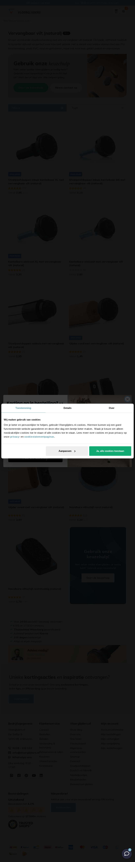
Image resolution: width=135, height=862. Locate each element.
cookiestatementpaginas (39, 436)
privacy (14, 436)
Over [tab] (111, 408)
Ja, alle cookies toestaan (110, 451)
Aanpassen (65, 451)
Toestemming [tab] (23, 408)
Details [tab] (68, 408)
